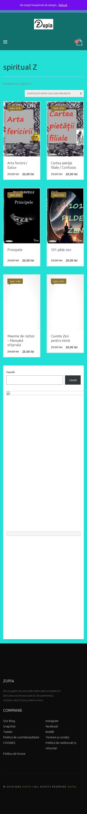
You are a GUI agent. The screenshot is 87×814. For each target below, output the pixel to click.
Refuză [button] (63, 5)
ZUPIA (26, 786)
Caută (10, 372)
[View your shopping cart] (79, 42)
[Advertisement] (43, 585)
